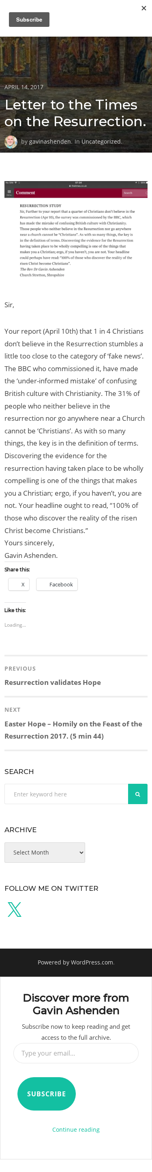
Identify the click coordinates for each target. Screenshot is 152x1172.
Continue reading (76, 1129)
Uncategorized (101, 141)
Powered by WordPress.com (75, 962)
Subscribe (46, 1093)
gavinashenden (50, 141)
